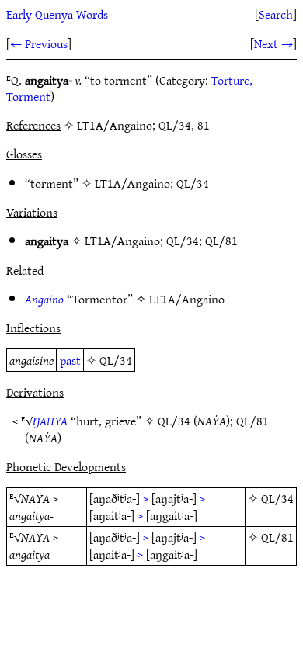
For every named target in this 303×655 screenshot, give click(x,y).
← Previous (39, 43)
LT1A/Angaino (132, 183)
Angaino (44, 299)
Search (276, 14)
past (70, 360)
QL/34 (192, 183)
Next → (273, 43)
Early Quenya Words (57, 14)
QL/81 (221, 240)
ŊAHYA (50, 420)
